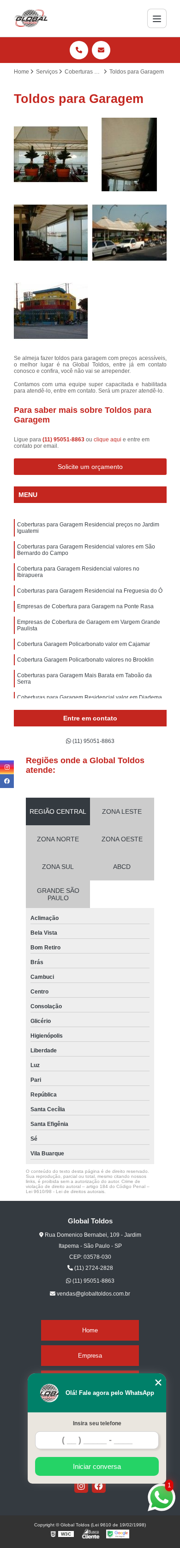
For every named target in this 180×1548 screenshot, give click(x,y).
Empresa (90, 1355)
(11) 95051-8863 (64, 439)
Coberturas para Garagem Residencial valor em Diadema (89, 697)
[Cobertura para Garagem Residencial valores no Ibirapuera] (51, 233)
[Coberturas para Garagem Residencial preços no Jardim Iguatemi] (51, 155)
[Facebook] (99, 1486)
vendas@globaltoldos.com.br (92, 1294)
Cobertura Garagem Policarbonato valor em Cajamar (83, 644)
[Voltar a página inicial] (31, 18)
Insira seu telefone (97, 1423)
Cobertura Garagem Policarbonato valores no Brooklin (85, 660)
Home (90, 1330)
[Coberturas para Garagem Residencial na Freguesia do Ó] (129, 233)
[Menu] (157, 18)
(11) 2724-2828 (93, 1268)
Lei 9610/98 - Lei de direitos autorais (65, 1191)
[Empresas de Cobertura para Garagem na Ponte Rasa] (51, 311)
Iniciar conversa (97, 1466)
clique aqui (107, 439)
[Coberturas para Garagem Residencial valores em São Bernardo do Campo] (129, 155)
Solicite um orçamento (90, 466)
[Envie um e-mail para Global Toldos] (101, 50)
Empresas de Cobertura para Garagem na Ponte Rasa (85, 606)
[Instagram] (81, 1486)
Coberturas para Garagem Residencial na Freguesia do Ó (89, 591)
